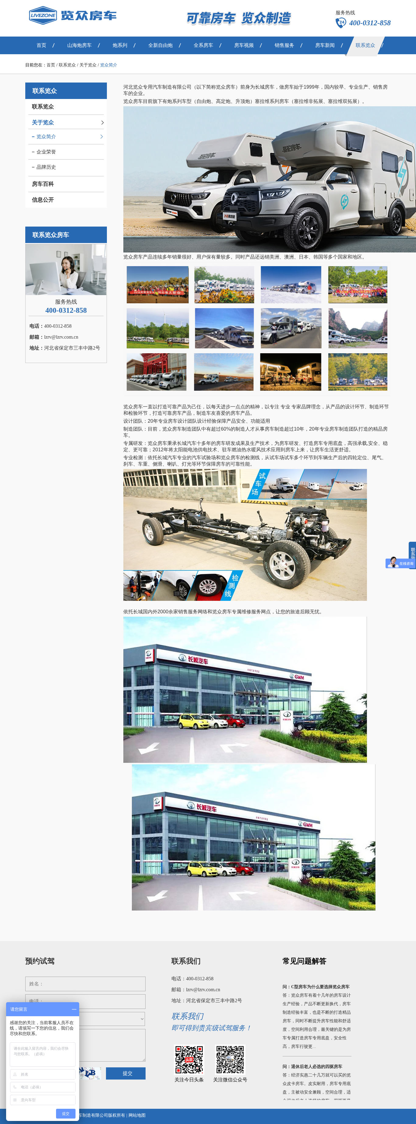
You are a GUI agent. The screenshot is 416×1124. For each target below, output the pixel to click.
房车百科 (43, 184)
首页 (51, 65)
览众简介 (108, 65)
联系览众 (67, 65)
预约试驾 (40, 961)
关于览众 (88, 65)
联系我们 (186, 961)
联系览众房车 (51, 234)
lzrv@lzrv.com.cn (61, 337)
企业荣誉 (46, 151)
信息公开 (43, 200)
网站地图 (137, 1115)
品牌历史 (46, 167)
